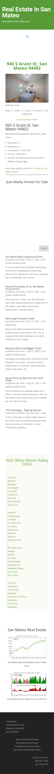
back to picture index (27, 119)
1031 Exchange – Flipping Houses (23, 410)
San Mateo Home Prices (27, 743)
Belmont (11, 481)
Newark (11, 551)
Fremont (11, 512)
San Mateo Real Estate (27, 629)
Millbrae (11, 533)
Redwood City (14, 565)
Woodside (12, 607)
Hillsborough (13, 516)
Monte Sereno (14, 540)
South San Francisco (17, 596)
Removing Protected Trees (19, 318)
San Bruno (12, 571)
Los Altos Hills (14, 523)
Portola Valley (13, 561)
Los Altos (11, 519)
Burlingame (13, 487)
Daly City (11, 498)
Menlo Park (12, 529)
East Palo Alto (13, 501)
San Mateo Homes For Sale (27, 746)
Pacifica (11, 554)
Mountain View (14, 547)
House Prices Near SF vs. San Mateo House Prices (24, 287)
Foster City (12, 505)
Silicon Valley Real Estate (27, 739)
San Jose (11, 583)
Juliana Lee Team (16, 259)
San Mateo (12, 586)
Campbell (12, 491)
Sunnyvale (12, 600)
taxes (43, 413)
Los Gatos (12, 526)
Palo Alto (11, 558)
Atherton (11, 477)
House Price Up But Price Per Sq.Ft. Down (24, 379)
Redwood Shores (15, 568)
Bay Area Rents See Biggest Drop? (23, 348)
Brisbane (11, 484)
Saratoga (11, 593)
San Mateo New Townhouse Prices (24, 256)
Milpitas (11, 536)
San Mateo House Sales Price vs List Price (27, 699)
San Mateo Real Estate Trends (27, 750)
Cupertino (12, 494)
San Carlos (12, 575)
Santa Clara (13, 589)
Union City (12, 603)
